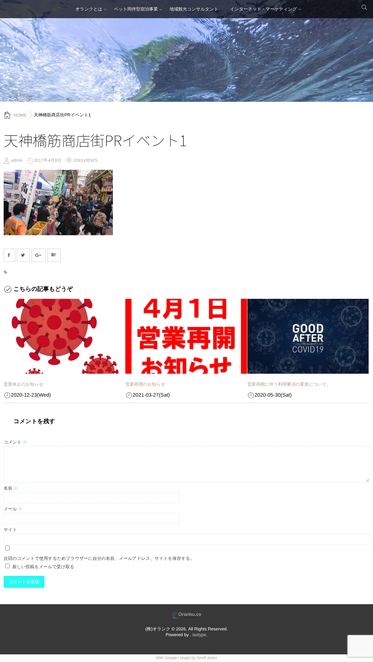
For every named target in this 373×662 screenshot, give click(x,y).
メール (13, 508)
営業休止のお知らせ (23, 384)
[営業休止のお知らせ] (64, 336)
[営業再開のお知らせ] (186, 336)
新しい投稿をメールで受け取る (43, 566)
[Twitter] (23, 255)
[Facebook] (9, 255)
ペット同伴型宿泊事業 (136, 9)
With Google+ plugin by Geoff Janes (186, 658)
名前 (11, 488)
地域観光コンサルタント (194, 9)
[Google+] (38, 255)
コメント (15, 442)
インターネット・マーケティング (263, 9)
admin (17, 160)
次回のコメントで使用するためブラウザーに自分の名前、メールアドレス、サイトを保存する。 (99, 558)
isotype (199, 634)
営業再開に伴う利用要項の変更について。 (289, 384)
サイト (10, 529)
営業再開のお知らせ (145, 384)
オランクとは (88, 9)
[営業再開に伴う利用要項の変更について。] (308, 336)
